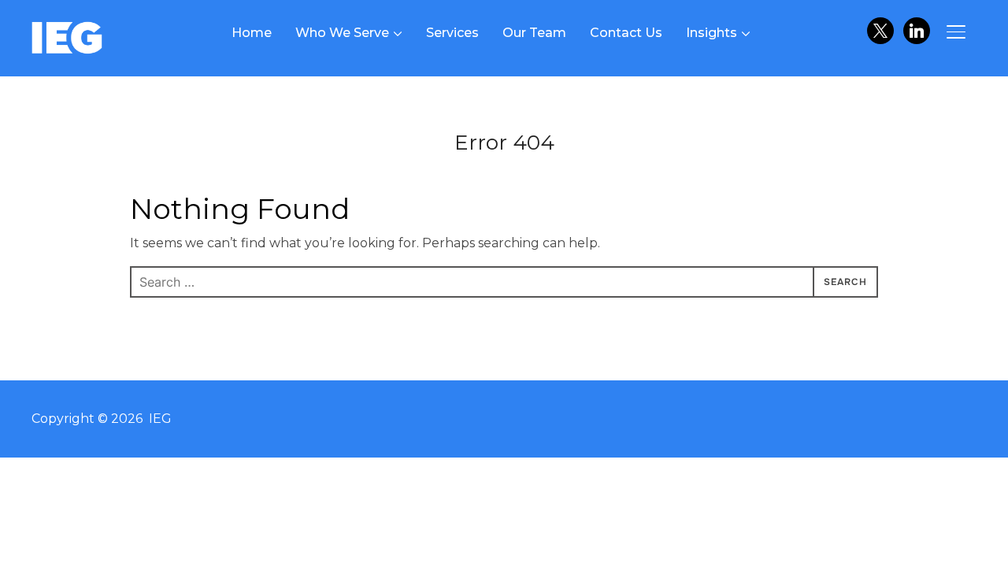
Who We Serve (342, 32)
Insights (711, 32)
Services (452, 32)
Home (252, 32)
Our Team (534, 32)
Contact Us (626, 32)
